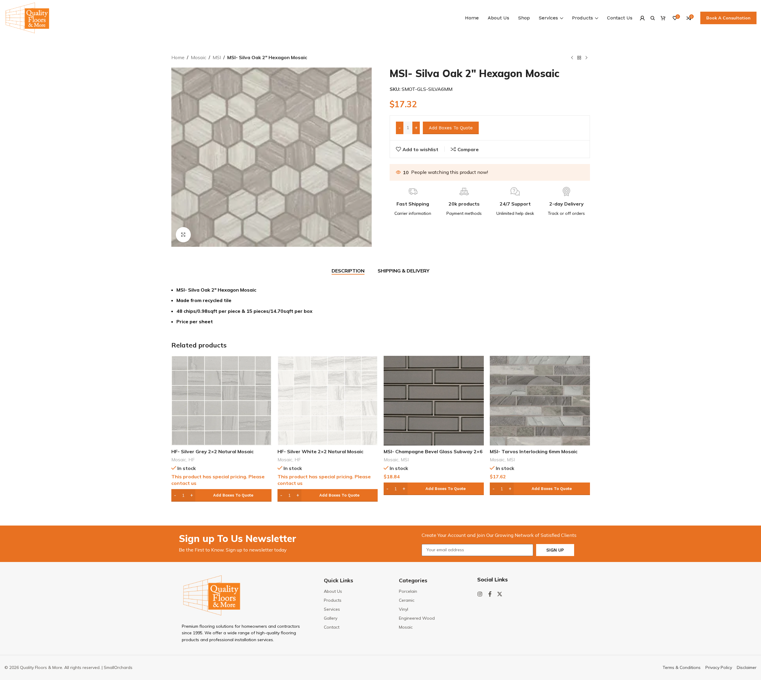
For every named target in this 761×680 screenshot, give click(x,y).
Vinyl (403, 609)
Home (177, 57)
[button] (221, 495)
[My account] (642, 18)
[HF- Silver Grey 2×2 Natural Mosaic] (221, 400)
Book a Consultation (728, 18)
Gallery (330, 618)
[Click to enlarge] (183, 234)
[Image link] (212, 595)
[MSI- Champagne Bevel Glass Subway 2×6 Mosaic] (434, 400)
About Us (333, 591)
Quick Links (338, 580)
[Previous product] (572, 58)
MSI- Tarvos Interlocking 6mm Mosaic (533, 451)
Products (332, 600)
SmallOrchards (118, 667)
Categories (413, 580)
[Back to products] (579, 58)
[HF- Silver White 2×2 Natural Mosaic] (327, 400)
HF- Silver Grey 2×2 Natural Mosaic (212, 451)
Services (332, 609)
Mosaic (198, 57)
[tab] (348, 271)
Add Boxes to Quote (451, 128)
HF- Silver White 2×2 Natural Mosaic (320, 451)
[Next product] (586, 58)
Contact (331, 627)
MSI (217, 57)
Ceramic (406, 600)
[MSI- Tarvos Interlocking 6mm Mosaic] (540, 400)
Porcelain (408, 591)
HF (191, 459)
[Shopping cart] (663, 18)
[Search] (652, 18)
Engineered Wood (417, 618)
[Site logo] (27, 17)
